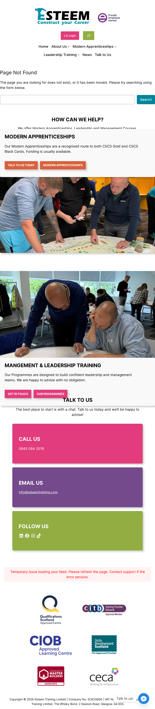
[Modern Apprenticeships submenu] (115, 46)
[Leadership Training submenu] (79, 55)
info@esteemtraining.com (38, 492)
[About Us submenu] (69, 46)
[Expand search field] (88, 35)
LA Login (70, 35)
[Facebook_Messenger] (143, 698)
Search (146, 100)
